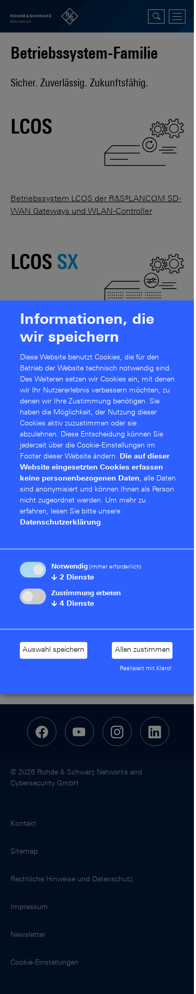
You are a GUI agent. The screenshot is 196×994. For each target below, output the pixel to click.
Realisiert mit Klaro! (146, 669)
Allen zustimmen (142, 650)
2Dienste (72, 578)
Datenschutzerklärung (60, 523)
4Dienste (72, 604)
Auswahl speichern (53, 650)
